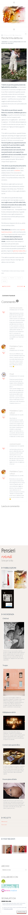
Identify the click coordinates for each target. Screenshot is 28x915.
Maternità (18, 35)
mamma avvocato (15, 308)
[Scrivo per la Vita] (14, 24)
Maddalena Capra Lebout (16, 347)
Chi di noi (6, 618)
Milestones (4, 821)
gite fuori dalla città (19, 251)
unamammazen (15, 444)
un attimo (17, 170)
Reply (3, 352)
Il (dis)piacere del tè (9, 712)
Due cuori (4, 824)
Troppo (5, 665)
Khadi (11, 374)
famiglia (5, 277)
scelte (19, 277)
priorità (12, 277)
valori (4, 281)
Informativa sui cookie (8, 908)
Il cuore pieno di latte (10, 779)
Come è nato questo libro (11, 745)
